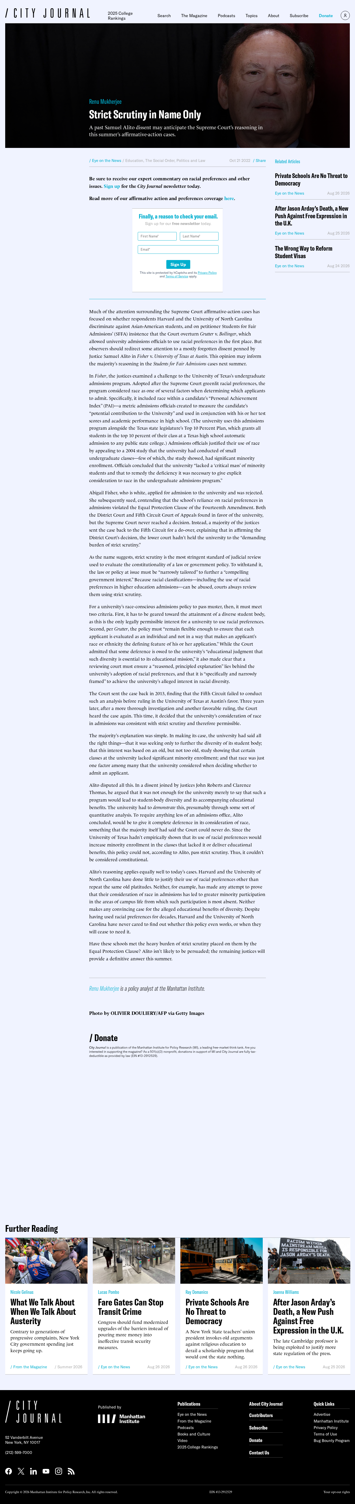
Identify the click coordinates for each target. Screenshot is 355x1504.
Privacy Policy (207, 273)
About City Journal (266, 1403)
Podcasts (226, 15)
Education (134, 160)
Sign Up (178, 264)
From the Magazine (30, 1366)
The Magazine (194, 15)
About (273, 15)
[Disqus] (177, 1139)
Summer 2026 (69, 1367)
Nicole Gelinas (22, 1292)
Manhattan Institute (331, 1421)
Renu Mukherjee (105, 101)
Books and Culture (194, 1434)
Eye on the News (115, 1366)
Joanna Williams (286, 1292)
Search (164, 15)
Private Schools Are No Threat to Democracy (311, 179)
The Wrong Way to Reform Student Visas (303, 252)
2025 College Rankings (120, 15)
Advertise (322, 1414)
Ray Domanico (197, 1292)
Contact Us (259, 1452)
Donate (326, 15)
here (229, 198)
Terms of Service (177, 276)
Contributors (261, 1415)
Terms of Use (325, 1434)
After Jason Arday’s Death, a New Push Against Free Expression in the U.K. (311, 216)
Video (182, 1440)
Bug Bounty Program (332, 1440)
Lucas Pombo (108, 1292)
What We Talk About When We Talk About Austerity (43, 1311)
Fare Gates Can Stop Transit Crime (130, 1306)
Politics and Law (190, 160)
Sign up (112, 185)
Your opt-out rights (337, 1491)
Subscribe (299, 15)
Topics (252, 15)
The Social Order (159, 160)
